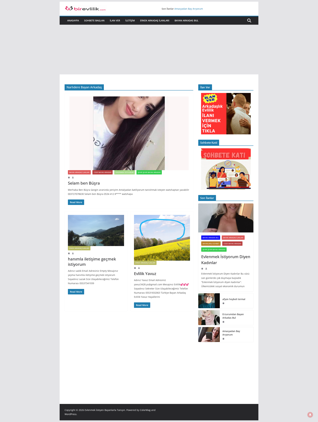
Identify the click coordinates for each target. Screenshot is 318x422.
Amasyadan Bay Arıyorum (188, 9)
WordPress (71, 414)
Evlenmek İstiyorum (124, 172)
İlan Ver (115, 20)
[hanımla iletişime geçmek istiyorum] (96, 230)
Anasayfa (73, 20)
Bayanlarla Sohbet (211, 243)
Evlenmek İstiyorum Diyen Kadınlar (225, 259)
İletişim (130, 20)
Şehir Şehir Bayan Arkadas (149, 172)
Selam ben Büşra (84, 183)
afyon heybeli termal (233, 299)
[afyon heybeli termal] (209, 300)
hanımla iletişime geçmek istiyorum (92, 261)
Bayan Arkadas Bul (186, 20)
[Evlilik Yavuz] (162, 238)
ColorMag (145, 410)
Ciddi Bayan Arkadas (102, 172)
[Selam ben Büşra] (129, 133)
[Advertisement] (159, 49)
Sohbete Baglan (94, 20)
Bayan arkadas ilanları (79, 172)
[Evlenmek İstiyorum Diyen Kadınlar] (225, 217)
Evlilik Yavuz (145, 273)
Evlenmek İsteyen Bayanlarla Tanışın (105, 410)
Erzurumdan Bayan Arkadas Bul (233, 316)
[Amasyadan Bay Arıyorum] (209, 334)
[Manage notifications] (310, 414)
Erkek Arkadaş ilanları (154, 20)
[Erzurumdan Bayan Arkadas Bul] (209, 317)
